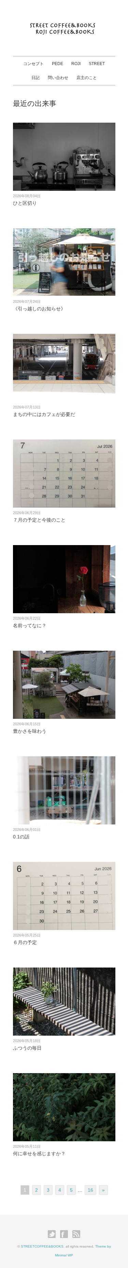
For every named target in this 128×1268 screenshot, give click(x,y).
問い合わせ (58, 77)
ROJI (76, 63)
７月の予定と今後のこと (39, 520)
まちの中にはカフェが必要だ (44, 414)
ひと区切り (25, 203)
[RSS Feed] (76, 1234)
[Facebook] (65, 1234)
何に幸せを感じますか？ (39, 1153)
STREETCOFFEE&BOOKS (42, 1246)
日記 (35, 77)
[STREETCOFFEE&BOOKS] (64, 23)
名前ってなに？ (29, 625)
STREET (97, 63)
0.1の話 (21, 836)
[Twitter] (53, 1234)
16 (90, 1190)
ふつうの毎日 (27, 1048)
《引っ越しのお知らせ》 (39, 308)
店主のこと (86, 77)
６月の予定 (25, 942)
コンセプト (33, 63)
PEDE (57, 63)
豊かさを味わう (29, 731)
